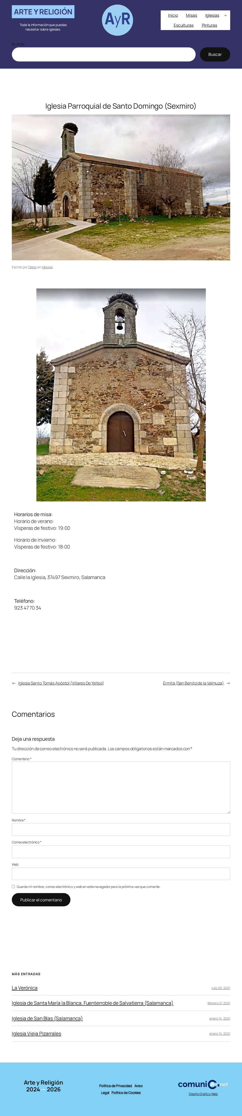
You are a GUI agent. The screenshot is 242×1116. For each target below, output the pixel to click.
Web (15, 864)
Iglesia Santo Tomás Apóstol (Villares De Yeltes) (61, 683)
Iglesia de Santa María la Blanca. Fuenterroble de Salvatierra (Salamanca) (92, 1003)
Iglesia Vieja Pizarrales (36, 1033)
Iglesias (47, 267)
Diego (32, 267)
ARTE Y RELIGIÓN (43, 12)
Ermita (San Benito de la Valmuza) (193, 683)
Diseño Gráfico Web (203, 1094)
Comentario (21, 759)
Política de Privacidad (115, 1085)
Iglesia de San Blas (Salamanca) (47, 1018)
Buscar (18, 44)
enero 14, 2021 (219, 1018)
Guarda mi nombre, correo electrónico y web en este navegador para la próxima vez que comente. (88, 886)
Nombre (19, 820)
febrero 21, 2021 (218, 1003)
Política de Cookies (126, 1092)
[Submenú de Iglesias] (225, 15)
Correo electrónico (27, 842)
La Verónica (25, 988)
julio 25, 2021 (221, 988)
